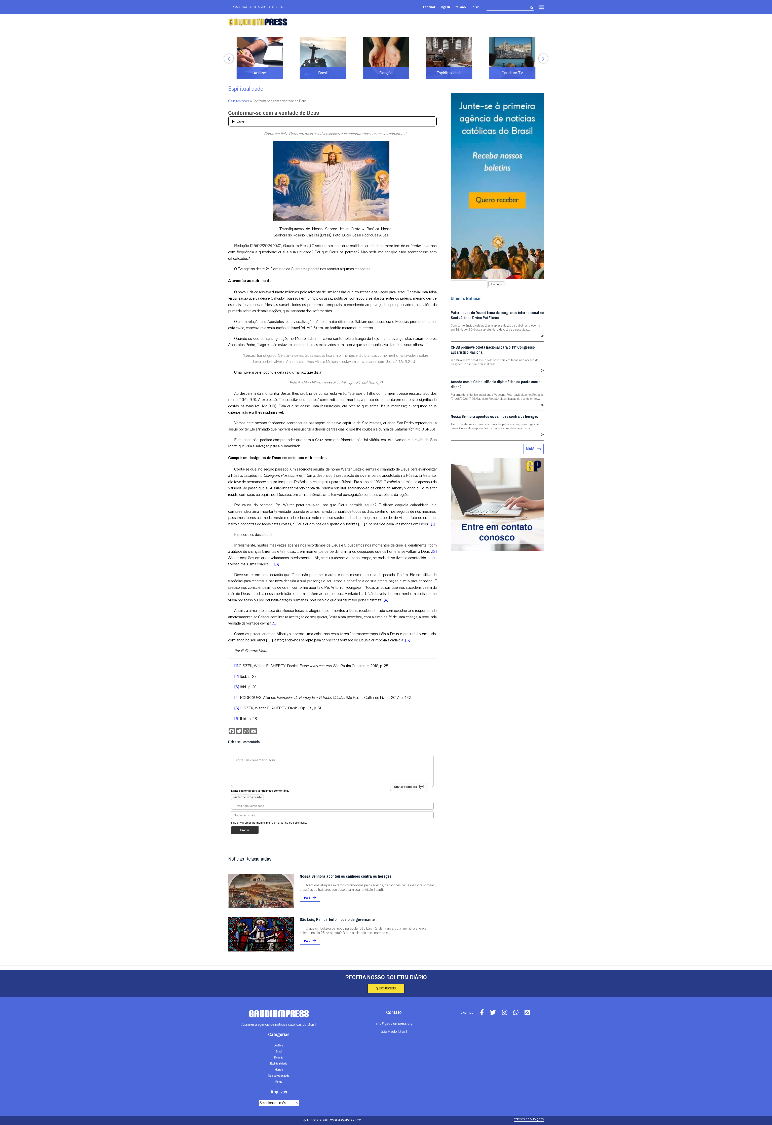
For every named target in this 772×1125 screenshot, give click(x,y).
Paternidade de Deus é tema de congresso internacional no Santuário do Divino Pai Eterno (497, 315)
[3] (276, 564)
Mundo (279, 1070)
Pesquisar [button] (497, 284)
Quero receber (386, 988)
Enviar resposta (405, 787)
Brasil (279, 1051)
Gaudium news (238, 101)
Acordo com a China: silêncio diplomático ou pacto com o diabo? (496, 384)
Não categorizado (279, 1076)
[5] (274, 623)
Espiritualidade (245, 89)
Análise (278, 1045)
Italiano (460, 7)
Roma (278, 1082)
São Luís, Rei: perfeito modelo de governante (337, 919)
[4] (385, 600)
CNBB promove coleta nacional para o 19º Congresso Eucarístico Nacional (493, 350)
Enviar (244, 830)
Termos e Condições (529, 1119)
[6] (407, 640)
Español (429, 7)
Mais (307, 897)
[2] (434, 551)
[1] (433, 524)
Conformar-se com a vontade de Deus (273, 112)
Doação (278, 1057)
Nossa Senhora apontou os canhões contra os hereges (346, 876)
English (444, 7)
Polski (474, 7)
